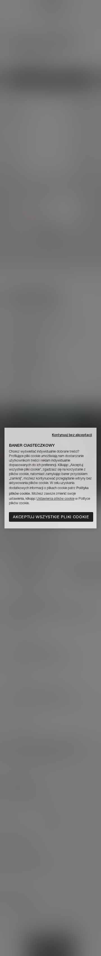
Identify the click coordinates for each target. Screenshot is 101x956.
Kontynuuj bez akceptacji (72, 435)
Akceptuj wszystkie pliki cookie (51, 516)
